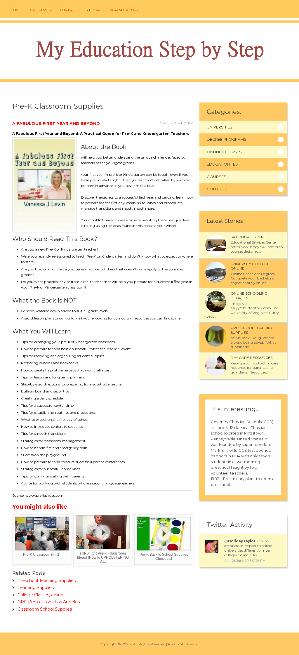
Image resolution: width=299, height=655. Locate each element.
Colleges (217, 189)
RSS (171, 644)
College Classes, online (40, 594)
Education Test (223, 164)
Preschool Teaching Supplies (47, 580)
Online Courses (224, 152)
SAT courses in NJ (248, 237)
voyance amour (124, 10)
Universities (219, 127)
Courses (216, 176)
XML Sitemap (188, 644)
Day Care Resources (251, 357)
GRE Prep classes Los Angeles (49, 601)
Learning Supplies (36, 587)
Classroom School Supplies (45, 609)
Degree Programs (226, 139)
